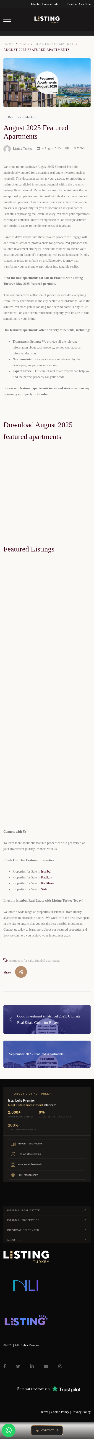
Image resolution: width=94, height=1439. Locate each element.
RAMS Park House (22, 795)
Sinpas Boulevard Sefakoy (27, 1034)
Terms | (45, 1412)
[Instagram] (60, 1366)
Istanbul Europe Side (44, 4)
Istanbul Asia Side (79, 4)
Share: (7, 972)
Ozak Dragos (17, 914)
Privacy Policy (81, 1412)
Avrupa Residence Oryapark (28, 676)
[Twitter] (18, 1366)
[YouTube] (46, 1366)
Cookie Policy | (61, 1412)
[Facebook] (4, 1366)
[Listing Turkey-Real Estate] (46, 19)
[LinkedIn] (32, 1366)
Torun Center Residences (26, 550)
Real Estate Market (22, 117)
